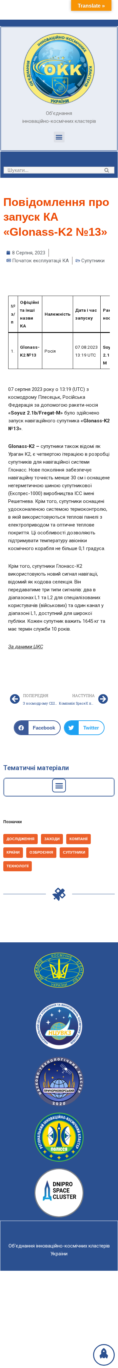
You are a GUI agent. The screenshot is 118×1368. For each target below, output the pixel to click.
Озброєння (41, 852)
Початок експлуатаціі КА (40, 261)
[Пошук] (107, 170)
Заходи (52, 839)
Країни (13, 852)
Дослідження (20, 839)
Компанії (78, 839)
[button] (59, 137)
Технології (18, 866)
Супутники (93, 261)
